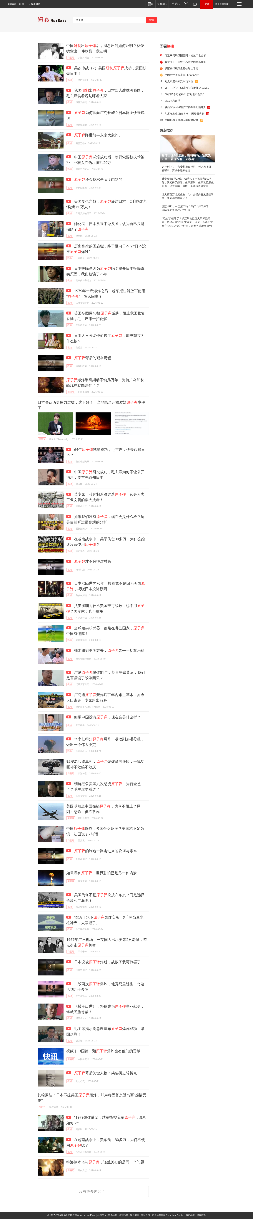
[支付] (186, 4)
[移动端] (150, 4)
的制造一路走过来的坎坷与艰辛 (105, 850)
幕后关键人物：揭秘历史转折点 (105, 1072)
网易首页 (11, 4)
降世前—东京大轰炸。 (98, 134)
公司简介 (101, 1215)
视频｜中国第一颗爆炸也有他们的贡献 (103, 1050)
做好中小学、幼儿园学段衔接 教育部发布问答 (189, 87)
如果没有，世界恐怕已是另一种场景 (101, 872)
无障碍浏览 (34, 4)
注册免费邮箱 (222, 4)
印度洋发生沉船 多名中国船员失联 (184, 113)
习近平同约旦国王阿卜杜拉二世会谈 (185, 55)
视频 (69, 79)
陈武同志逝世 (172, 100)
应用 (21, 4)
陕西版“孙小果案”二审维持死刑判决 (185, 107)
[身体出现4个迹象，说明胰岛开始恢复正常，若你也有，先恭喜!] (187, 148)
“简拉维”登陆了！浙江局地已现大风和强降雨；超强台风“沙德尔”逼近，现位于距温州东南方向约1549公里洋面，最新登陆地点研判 (187, 222)
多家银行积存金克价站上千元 (181, 68)
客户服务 (134, 1215)
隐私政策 (145, 1215)
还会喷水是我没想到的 (98, 179)
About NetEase (87, 1215)
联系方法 (112, 1215)
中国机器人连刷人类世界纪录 (181, 120)
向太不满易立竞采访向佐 (179, 81)
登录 (207, 4)
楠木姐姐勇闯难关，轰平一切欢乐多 (108, 650)
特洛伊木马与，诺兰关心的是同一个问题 (105, 1162)
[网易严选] (175, 4)
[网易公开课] (162, 4)
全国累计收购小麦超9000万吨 (182, 74)
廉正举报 (190, 1215)
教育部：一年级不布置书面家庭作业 (185, 62)
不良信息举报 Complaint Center (168, 1215)
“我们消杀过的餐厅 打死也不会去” (184, 94)
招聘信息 (123, 1215)
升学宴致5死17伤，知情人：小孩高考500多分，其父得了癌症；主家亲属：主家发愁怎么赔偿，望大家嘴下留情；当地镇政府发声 (188, 182)
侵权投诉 (201, 1215)
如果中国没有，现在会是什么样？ (107, 717)
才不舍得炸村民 (92, 561)
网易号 (70, 57)
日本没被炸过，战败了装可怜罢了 (107, 961)
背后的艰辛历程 (92, 357)
